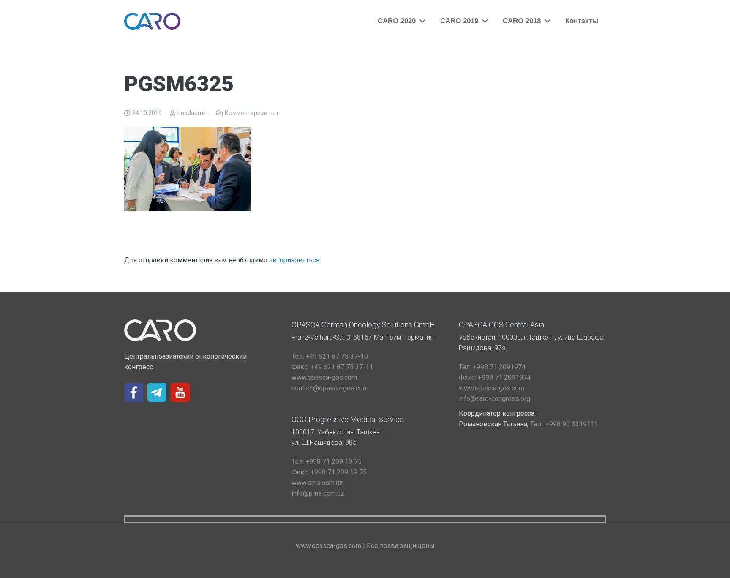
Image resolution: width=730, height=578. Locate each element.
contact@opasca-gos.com (329, 388)
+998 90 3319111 (564, 424)
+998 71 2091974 (492, 367)
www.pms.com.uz (317, 483)
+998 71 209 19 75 (326, 462)
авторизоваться (294, 260)
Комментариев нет (252, 113)
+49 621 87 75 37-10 (329, 356)
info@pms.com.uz (317, 493)
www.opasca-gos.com (324, 378)
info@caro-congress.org (494, 399)
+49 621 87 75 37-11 (332, 367)
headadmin (192, 113)
